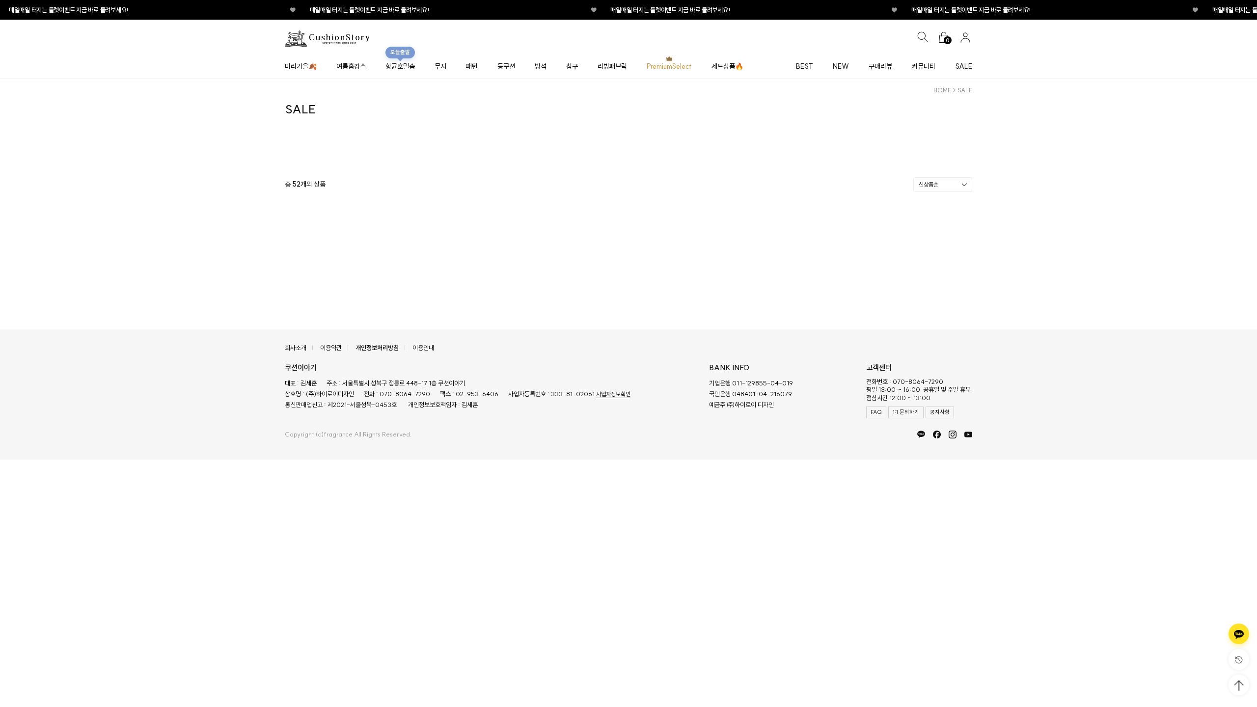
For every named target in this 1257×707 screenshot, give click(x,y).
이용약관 (331, 348)
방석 (541, 66)
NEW (841, 66)
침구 (572, 66)
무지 (440, 66)
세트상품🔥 (727, 66)
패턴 (472, 66)
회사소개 (295, 348)
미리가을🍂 (301, 66)
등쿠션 (506, 66)
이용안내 (423, 348)
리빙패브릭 (612, 66)
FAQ (876, 411)
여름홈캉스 (351, 66)
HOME (942, 90)
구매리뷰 (880, 66)
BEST (804, 66)
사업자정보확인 (613, 394)
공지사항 (940, 411)
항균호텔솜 (400, 66)
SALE (963, 66)
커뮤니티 (923, 66)
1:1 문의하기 (906, 411)
